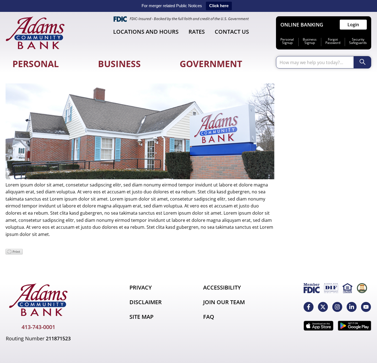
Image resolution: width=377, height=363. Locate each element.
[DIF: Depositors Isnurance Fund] (331, 288)
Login (353, 25)
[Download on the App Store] (318, 326)
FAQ (208, 316)
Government (211, 64)
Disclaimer (145, 302)
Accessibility (222, 287)
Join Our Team (224, 302)
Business (119, 64)
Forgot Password (332, 41)
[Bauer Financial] (362, 288)
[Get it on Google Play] (354, 326)
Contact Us (232, 31)
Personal (35, 64)
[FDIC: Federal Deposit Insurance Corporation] (312, 288)
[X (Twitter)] (323, 307)
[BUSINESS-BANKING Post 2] (140, 178)
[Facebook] (309, 307)
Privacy (140, 287)
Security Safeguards (358, 41)
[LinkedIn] (352, 307)
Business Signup (310, 41)
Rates (197, 31)
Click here (219, 5)
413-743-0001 (38, 327)
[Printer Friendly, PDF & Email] (14, 253)
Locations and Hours (146, 31)
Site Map (141, 316)
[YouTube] (366, 307)
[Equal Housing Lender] (347, 288)
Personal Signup (287, 41)
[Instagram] (337, 307)
